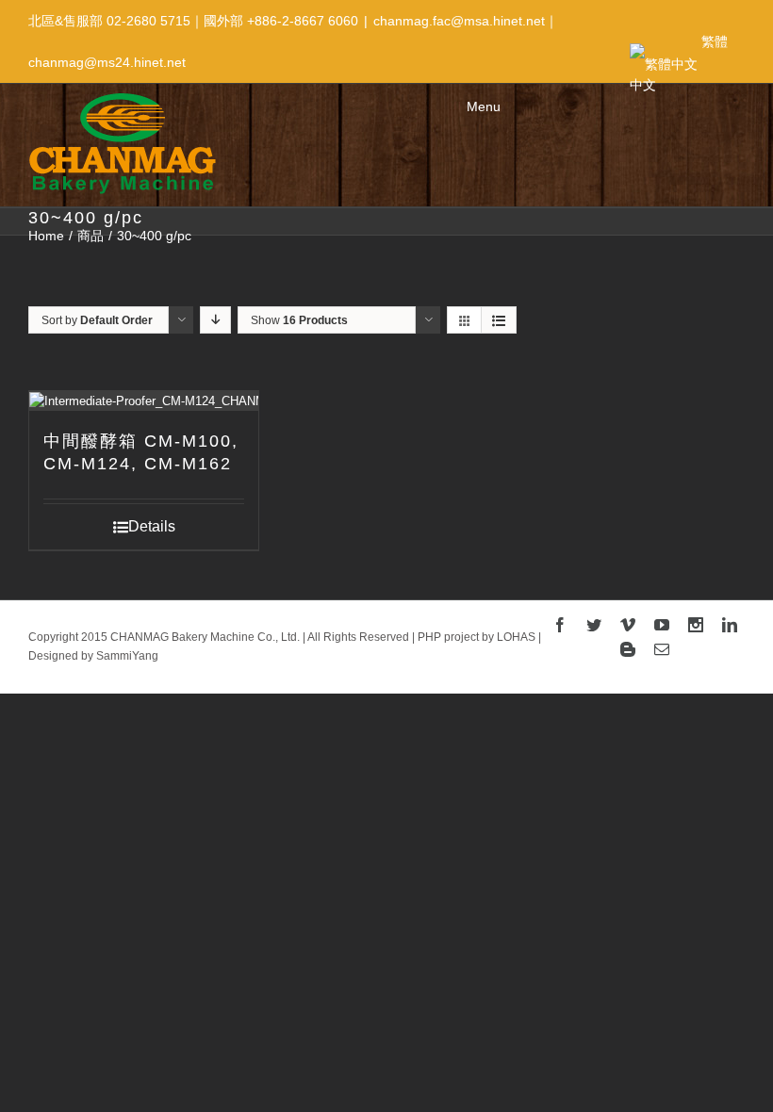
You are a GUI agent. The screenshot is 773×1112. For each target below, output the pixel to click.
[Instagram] (695, 624)
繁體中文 (679, 48)
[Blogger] (627, 649)
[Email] (661, 649)
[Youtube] (661, 624)
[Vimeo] (627, 624)
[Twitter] (593, 624)
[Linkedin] (729, 624)
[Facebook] (559, 624)
